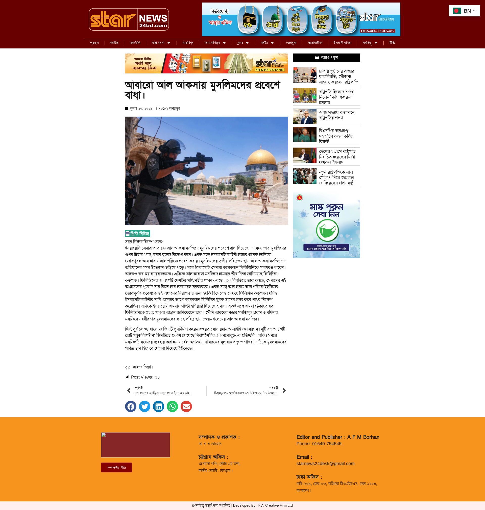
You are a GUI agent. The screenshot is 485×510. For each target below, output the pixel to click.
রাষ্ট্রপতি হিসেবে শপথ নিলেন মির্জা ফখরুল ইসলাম (336, 97)
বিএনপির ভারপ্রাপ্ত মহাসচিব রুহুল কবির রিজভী (336, 136)
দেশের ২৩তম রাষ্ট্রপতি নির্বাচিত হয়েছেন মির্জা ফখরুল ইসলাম (337, 157)
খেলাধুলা (291, 43)
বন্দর (240, 43)
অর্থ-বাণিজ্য (212, 43)
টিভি (392, 43)
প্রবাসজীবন (315, 43)
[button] (130, 406)
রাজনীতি (135, 43)
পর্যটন (264, 43)
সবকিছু (367, 43)
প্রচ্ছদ (94, 43)
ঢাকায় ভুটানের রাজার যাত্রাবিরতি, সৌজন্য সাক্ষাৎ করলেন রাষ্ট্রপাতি (338, 77)
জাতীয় (114, 43)
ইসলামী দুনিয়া (342, 43)
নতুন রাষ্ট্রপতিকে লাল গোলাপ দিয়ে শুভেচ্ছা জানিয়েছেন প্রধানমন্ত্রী (336, 178)
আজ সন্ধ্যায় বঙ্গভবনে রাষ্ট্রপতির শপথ (336, 115)
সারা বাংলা (158, 43)
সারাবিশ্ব (187, 43)
